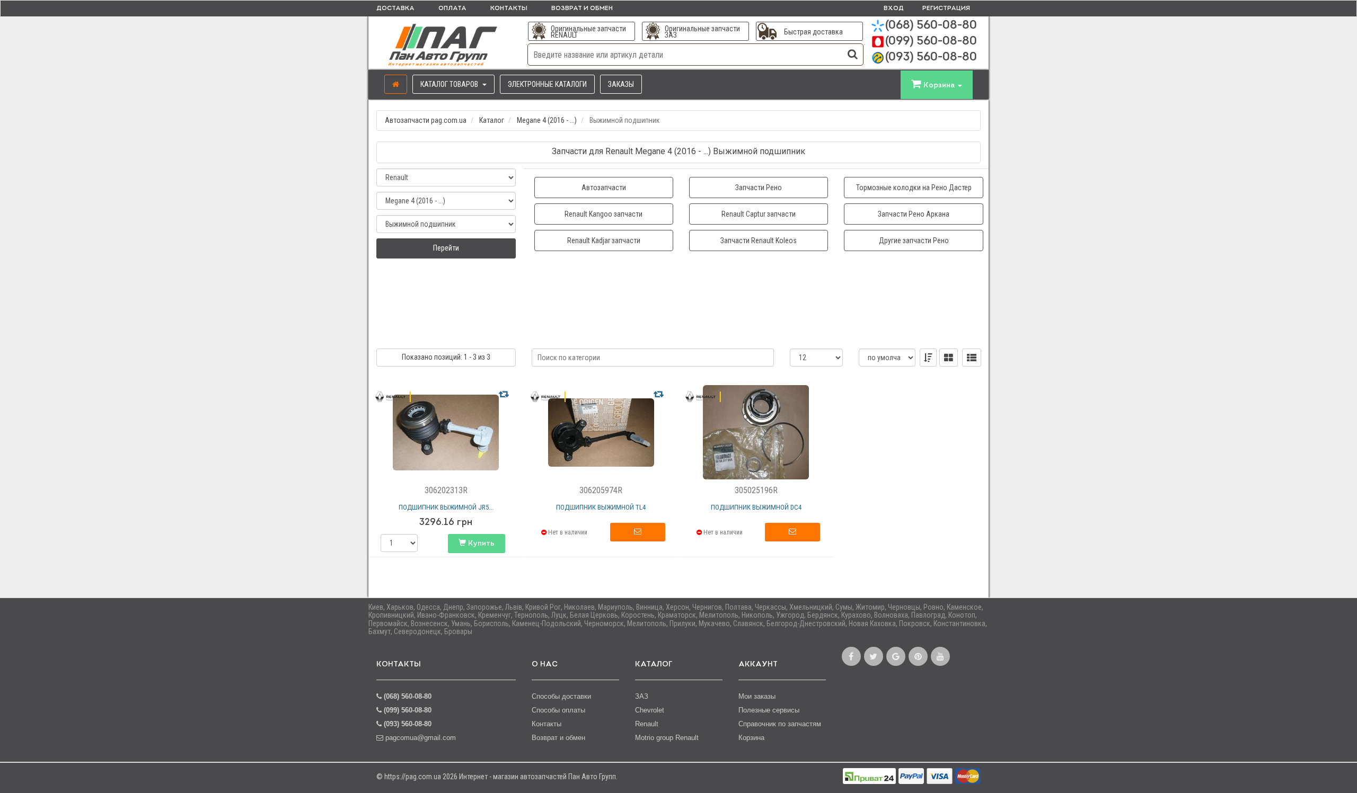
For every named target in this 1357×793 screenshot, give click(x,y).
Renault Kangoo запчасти (603, 214)
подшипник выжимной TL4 (601, 507)
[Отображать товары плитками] (948, 358)
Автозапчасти (603, 187)
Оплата (452, 8)
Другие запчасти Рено (914, 240)
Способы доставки (561, 696)
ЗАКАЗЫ (621, 84)
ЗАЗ (641, 696)
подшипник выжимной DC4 (756, 507)
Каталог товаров (450, 84)
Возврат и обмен (582, 8)
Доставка (395, 8)
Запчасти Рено (758, 187)
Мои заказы (757, 696)
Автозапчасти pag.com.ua (425, 120)
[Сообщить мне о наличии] (637, 532)
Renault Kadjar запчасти (603, 240)
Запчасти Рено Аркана (913, 214)
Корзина (751, 738)
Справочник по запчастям (779, 724)
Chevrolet (649, 710)
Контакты (508, 8)
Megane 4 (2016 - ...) (547, 120)
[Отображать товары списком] (971, 358)
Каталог (491, 120)
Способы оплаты (558, 710)
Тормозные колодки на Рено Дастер (914, 187)
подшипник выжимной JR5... (446, 507)
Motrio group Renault (667, 738)
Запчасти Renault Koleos (758, 240)
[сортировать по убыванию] (928, 358)
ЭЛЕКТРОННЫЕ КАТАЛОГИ (547, 84)
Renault (646, 724)
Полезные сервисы (768, 710)
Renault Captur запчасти (758, 214)
